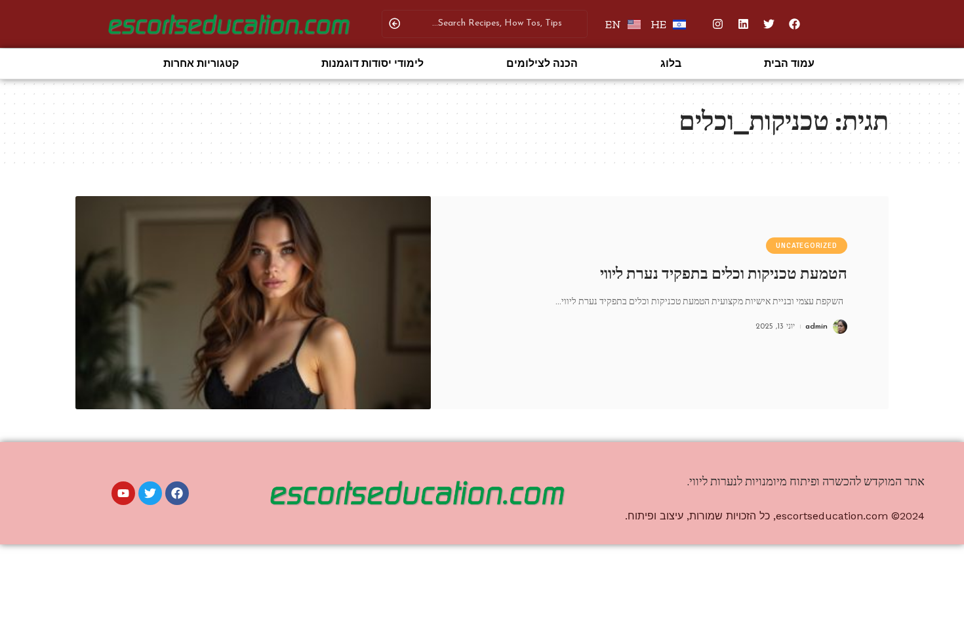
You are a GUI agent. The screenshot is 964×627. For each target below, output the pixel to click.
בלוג (670, 63)
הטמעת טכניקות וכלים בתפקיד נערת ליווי (723, 273)
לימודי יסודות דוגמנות (372, 63)
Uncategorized (806, 245)
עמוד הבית (789, 63)
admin (816, 327)
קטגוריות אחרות (201, 63)
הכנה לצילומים (542, 63)
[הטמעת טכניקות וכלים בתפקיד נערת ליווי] (253, 302)
